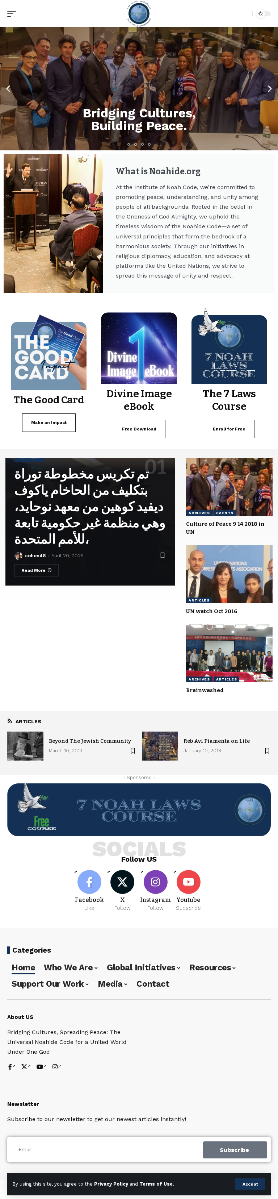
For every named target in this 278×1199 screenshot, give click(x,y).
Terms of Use (156, 1184)
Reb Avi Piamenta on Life (217, 741)
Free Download (139, 429)
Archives (199, 513)
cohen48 (35, 555)
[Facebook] (89, 891)
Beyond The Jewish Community (90, 741)
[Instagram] (155, 891)
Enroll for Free (229, 429)
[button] (8, 88)
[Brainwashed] (229, 653)
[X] (122, 891)
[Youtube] (188, 891)
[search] (245, 13)
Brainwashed (205, 690)
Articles (199, 600)
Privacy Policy (111, 1184)
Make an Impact (49, 422)
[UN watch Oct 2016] (229, 574)
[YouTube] (41, 1067)
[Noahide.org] (139, 13)
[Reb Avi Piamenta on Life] (160, 746)
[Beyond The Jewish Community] (25, 746)
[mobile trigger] (13, 14)
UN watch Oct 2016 (211, 611)
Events (224, 513)
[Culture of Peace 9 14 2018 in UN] (229, 487)
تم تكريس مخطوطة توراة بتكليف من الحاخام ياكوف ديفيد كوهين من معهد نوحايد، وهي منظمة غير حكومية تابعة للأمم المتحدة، (89, 506)
